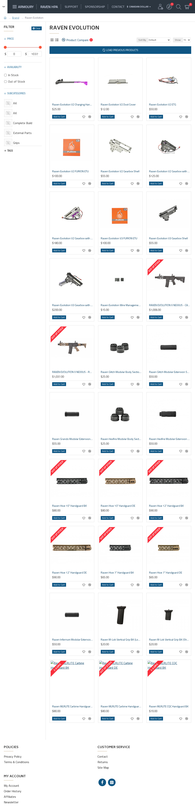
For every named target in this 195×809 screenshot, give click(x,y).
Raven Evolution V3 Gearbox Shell (168, 238)
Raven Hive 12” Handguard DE (69, 572)
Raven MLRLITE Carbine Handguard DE (121, 706)
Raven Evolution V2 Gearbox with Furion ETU (72, 238)
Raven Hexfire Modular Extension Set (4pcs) (169, 439)
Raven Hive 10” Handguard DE (118, 505)
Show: (178, 40)
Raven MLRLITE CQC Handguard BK (169, 706)
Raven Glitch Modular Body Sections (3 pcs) (121, 372)
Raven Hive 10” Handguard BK (69, 505)
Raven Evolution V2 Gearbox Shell (120, 171)
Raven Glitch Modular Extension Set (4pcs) (169, 372)
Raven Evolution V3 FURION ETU (119, 238)
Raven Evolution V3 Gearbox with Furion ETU (72, 305)
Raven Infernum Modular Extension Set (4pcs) (72, 639)
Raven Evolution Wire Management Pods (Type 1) (121, 305)
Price (10, 39)
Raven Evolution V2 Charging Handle (72, 104)
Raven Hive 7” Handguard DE (165, 572)
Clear (37, 28)
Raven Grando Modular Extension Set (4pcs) (72, 439)
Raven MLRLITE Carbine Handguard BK (72, 706)
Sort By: (142, 40)
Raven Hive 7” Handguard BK (117, 572)
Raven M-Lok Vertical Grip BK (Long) (121, 639)
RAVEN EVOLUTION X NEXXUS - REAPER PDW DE (72, 372)
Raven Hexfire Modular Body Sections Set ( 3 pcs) (121, 439)
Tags (10, 150)
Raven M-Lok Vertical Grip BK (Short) (169, 639)
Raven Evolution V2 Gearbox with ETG (169, 171)
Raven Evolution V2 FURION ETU (70, 171)
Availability (14, 67)
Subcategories (16, 93)
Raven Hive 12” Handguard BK (166, 505)
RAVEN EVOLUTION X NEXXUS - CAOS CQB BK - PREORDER (169, 305)
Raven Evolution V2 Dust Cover (118, 104)
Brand (15, 18)
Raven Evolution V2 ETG (162, 104)
